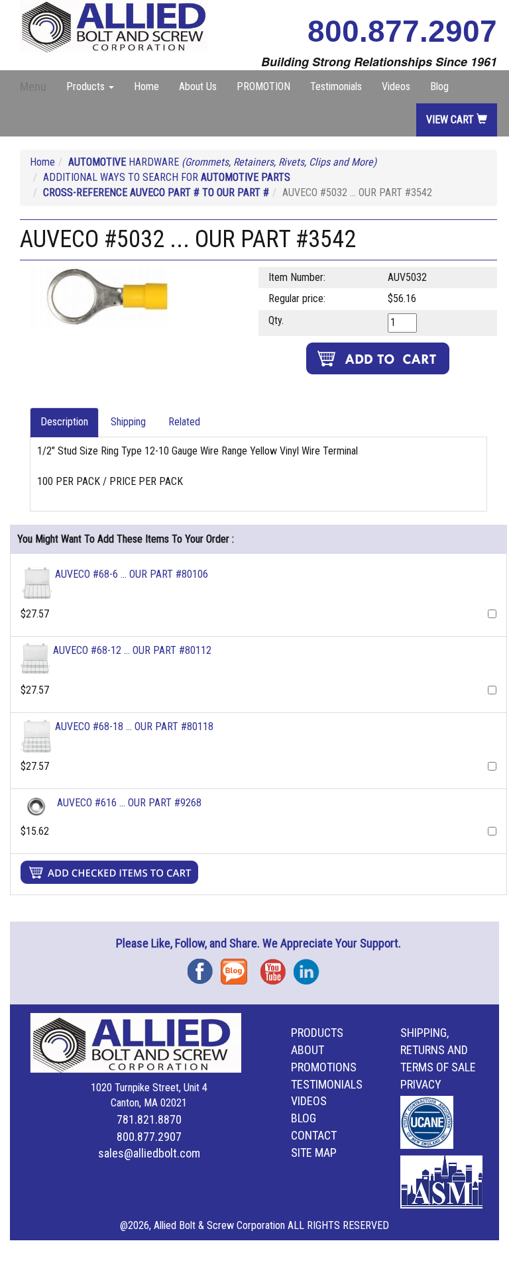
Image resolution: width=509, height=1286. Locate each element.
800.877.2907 (402, 31)
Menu (33, 86)
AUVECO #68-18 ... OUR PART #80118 (134, 726)
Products (317, 1033)
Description (64, 421)
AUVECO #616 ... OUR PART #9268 (129, 802)
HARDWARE (222, 162)
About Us (198, 86)
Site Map (314, 1152)
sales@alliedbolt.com (149, 1153)
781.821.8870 (149, 1119)
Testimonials (336, 86)
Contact (314, 1135)
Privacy (420, 1084)
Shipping (128, 421)
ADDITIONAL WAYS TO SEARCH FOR (166, 177)
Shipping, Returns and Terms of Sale (438, 1050)
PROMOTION (263, 86)
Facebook (204, 967)
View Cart (451, 119)
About (307, 1050)
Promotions (324, 1067)
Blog (439, 86)
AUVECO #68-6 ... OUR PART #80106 (131, 574)
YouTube (277, 967)
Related (184, 421)
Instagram (310, 967)
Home (146, 86)
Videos (396, 86)
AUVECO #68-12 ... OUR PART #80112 (132, 650)
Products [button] (86, 86)
